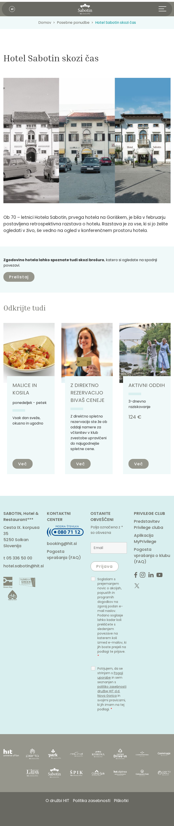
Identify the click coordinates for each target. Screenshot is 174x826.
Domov (44, 22)
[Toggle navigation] (165, 9)
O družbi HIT (57, 800)
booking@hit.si (62, 543)
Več (22, 464)
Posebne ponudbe (73, 22)
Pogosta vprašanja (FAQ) (64, 554)
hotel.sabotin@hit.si (23, 566)
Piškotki (121, 800)
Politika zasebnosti (91, 800)
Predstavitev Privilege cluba (148, 524)
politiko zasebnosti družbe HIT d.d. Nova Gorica (111, 691)
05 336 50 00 (19, 558)
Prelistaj (19, 277)
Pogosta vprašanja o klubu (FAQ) (152, 555)
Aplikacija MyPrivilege (145, 538)
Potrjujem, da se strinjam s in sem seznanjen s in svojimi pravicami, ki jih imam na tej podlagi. (111, 688)
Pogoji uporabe (110, 675)
